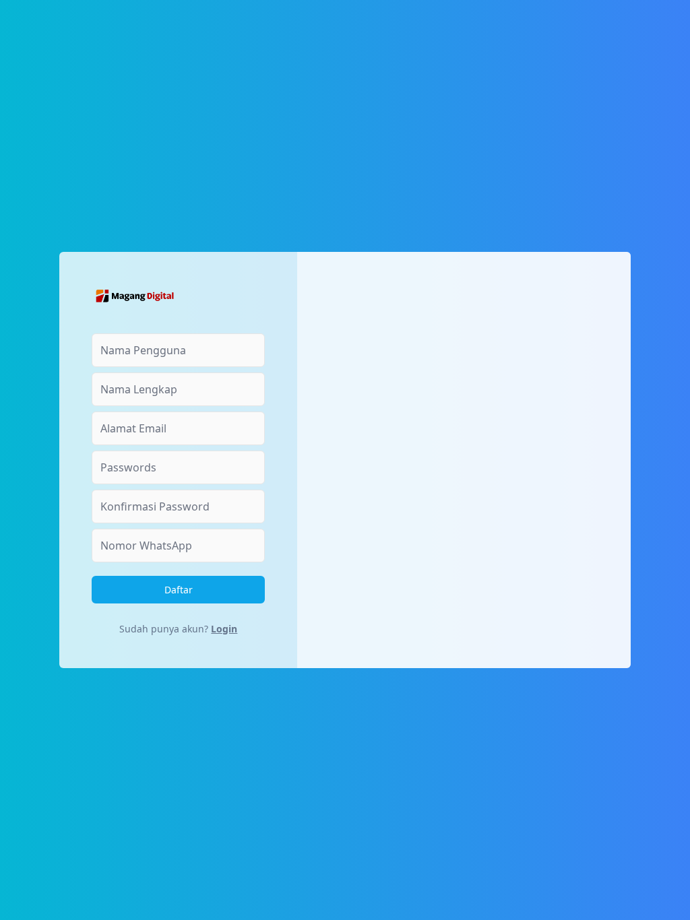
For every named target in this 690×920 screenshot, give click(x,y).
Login (224, 628)
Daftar (178, 589)
